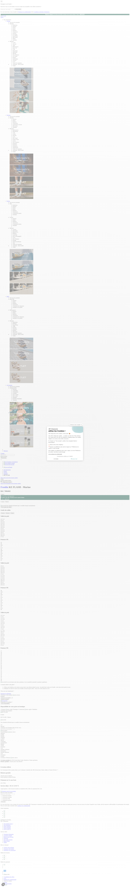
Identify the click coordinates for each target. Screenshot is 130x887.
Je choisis (56, 458)
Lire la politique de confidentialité (55, 454)
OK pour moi (74, 458)
